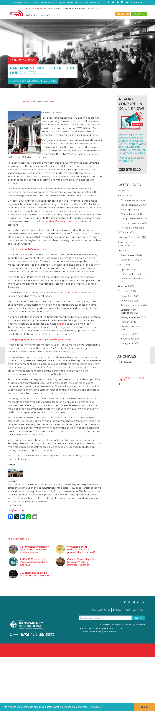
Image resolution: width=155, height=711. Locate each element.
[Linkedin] (126, 2)
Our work (122, 291)
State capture (127, 209)
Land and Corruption (129, 237)
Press (120, 250)
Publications (126, 296)
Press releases (128, 255)
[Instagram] (122, 2)
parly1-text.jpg (16, 510)
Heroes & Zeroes (129, 227)
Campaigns (126, 334)
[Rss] (131, 2)
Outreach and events (131, 326)
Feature (122, 286)
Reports (122, 190)
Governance (126, 300)
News (120, 195)
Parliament (14, 191)
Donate (137, 14)
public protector (68, 292)
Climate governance (131, 200)
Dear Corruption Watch (132, 278)
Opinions (125, 269)
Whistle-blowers (128, 214)
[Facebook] (108, 2)
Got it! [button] (144, 707)
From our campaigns (131, 223)
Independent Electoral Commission (59, 221)
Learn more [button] (95, 707)
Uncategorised (126, 343)
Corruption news (129, 205)
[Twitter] (113, 2)
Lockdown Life (128, 274)
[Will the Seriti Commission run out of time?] (2, 355)
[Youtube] (117, 2)
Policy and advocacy (131, 305)
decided (61, 323)
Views (120, 264)
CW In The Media (129, 260)
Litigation (125, 322)
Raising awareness (130, 317)
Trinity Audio (37, 101)
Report (120, 14)
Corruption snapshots (131, 218)
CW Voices (123, 232)
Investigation (127, 338)
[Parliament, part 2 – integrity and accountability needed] (152, 355)
